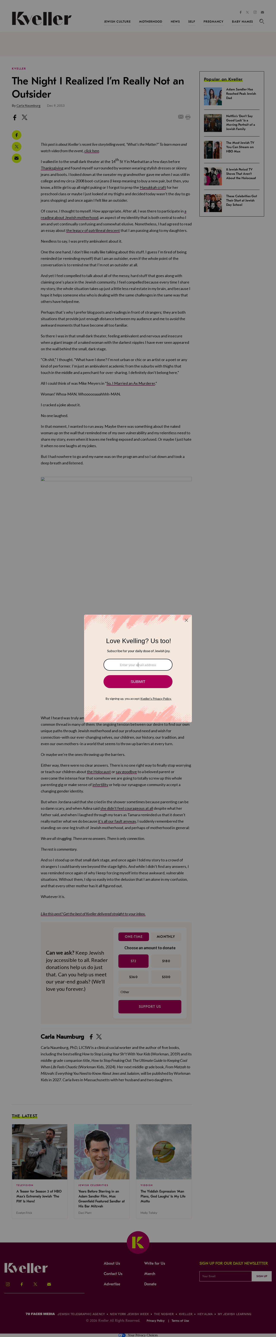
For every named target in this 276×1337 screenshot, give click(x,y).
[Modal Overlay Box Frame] (138, 668)
